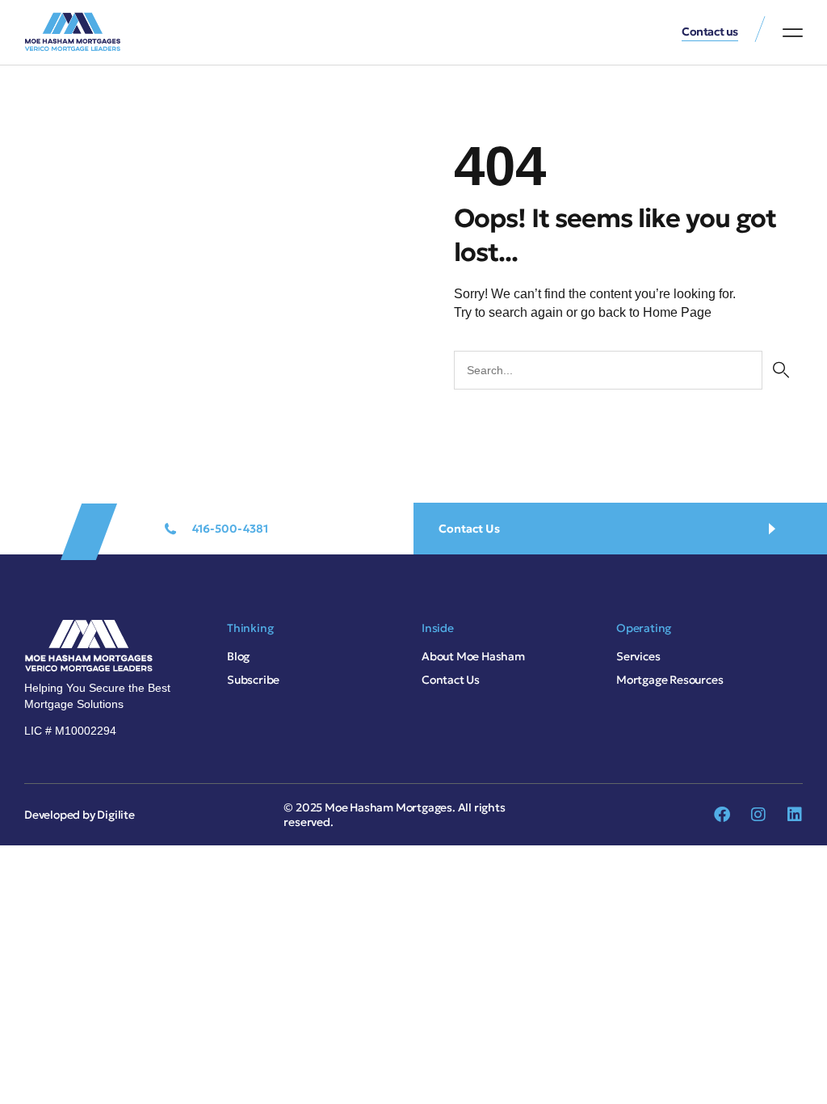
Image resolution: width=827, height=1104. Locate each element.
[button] (793, 32)
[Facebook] (722, 815)
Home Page (677, 312)
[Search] (780, 370)
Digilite (115, 814)
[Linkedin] (795, 815)
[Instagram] (758, 815)
